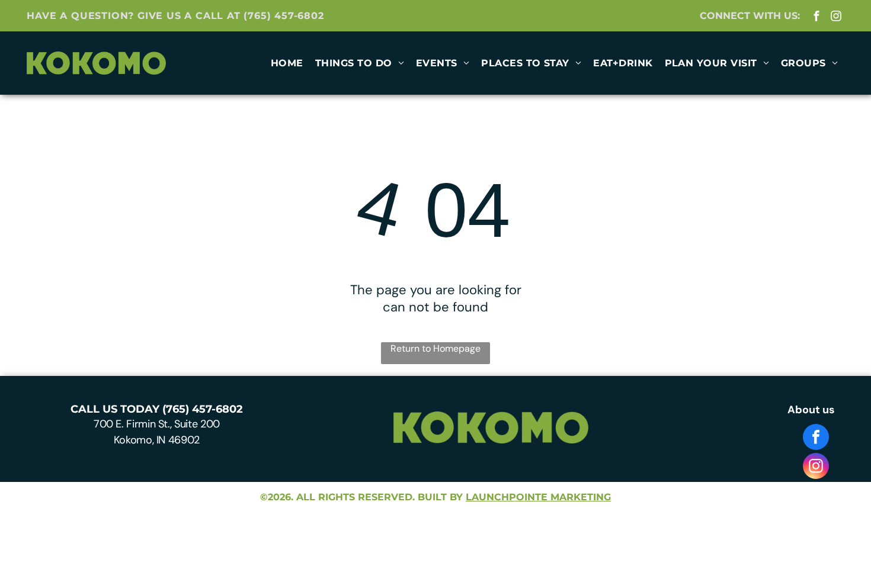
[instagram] (836, 17)
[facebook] (817, 17)
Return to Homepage (435, 348)
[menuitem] (287, 63)
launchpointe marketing (538, 497)
